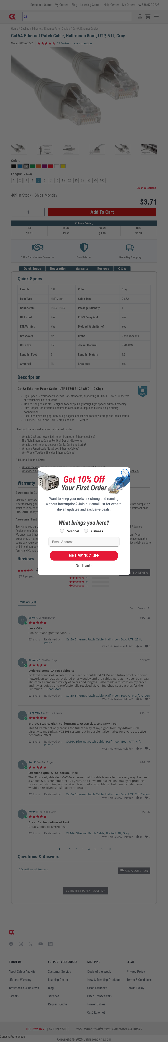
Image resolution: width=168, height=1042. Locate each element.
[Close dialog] (124, 472)
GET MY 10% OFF (84, 555)
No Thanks (84, 565)
